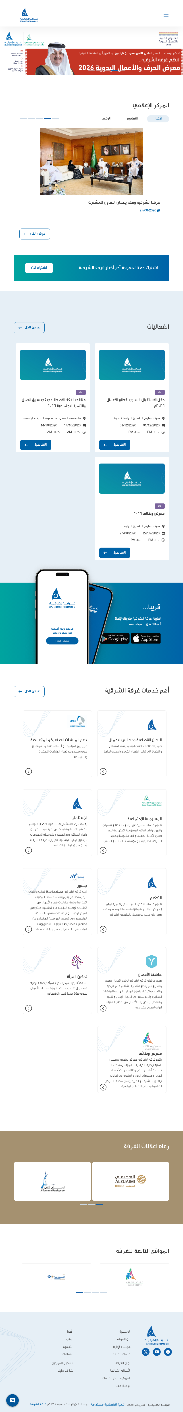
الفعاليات (67, 1354)
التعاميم (68, 1346)
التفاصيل (119, 445)
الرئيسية (125, 1331)
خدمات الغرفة (121, 1354)
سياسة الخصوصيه (159, 1405)
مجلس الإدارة (122, 1346)
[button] (122, 70)
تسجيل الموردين (62, 1363)
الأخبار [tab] (158, 119)
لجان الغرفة (123, 1363)
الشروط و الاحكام (136, 1405)
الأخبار (69, 1331)
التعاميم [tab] (132, 119)
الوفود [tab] (106, 119)
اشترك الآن (39, 268)
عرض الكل (38, 234)
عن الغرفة (124, 1339)
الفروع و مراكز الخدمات (116, 1378)
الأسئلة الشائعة (120, 1370)
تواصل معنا (123, 1385)
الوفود (69, 1339)
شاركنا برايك (65, 1370)
